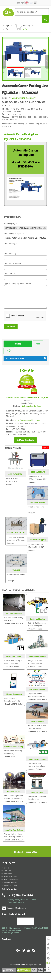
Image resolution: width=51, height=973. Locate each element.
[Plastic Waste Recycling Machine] (14, 739)
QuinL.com (20, 964)
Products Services (10, 876)
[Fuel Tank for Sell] (14, 780)
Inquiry (18, 344)
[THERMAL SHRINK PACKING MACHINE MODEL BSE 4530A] (37, 492)
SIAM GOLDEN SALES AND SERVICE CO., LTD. (27, 397)
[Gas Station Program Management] (37, 677)
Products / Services (32, 406)
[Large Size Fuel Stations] (14, 815)
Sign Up (9, 25)
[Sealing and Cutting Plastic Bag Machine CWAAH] (14, 642)
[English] (25, 3)
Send (12, 326)
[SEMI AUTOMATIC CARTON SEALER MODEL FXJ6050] (15, 460)
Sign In (6, 868)
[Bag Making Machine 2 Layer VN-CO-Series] (37, 642)
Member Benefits (10, 882)
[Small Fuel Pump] (37, 710)
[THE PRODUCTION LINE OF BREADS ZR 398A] (16, 523)
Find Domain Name (11, 879)
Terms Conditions (10, 885)
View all (45, 448)
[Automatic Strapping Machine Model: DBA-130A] (37, 527)
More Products (26, 440)
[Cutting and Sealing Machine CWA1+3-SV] (37, 605)
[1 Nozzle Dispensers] (14, 680)
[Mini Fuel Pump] (37, 780)
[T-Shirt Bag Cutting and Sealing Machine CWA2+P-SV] (37, 745)
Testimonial (8, 873)
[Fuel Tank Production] (14, 602)
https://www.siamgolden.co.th (27, 420)
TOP (48, 970)
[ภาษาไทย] (29, 3)
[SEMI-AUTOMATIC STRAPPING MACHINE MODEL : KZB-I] (38, 459)
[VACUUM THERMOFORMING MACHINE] (16, 560)
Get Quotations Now (14, 358)
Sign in (8, 28)
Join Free (7, 870)
